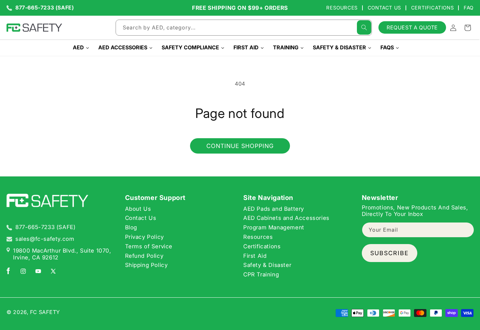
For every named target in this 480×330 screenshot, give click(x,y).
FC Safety (45, 312)
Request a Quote (412, 27)
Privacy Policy (144, 237)
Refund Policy (144, 256)
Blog (131, 227)
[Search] (364, 27)
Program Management (273, 227)
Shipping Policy (146, 265)
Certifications (432, 8)
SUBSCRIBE (389, 253)
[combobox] (243, 27)
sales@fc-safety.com (44, 239)
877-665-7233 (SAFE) (44, 8)
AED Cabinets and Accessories (286, 218)
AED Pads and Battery (273, 209)
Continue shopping (240, 145)
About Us (138, 209)
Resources (342, 8)
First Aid (254, 256)
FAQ (468, 8)
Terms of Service (149, 246)
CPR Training (261, 274)
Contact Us (384, 8)
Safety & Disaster (267, 265)
